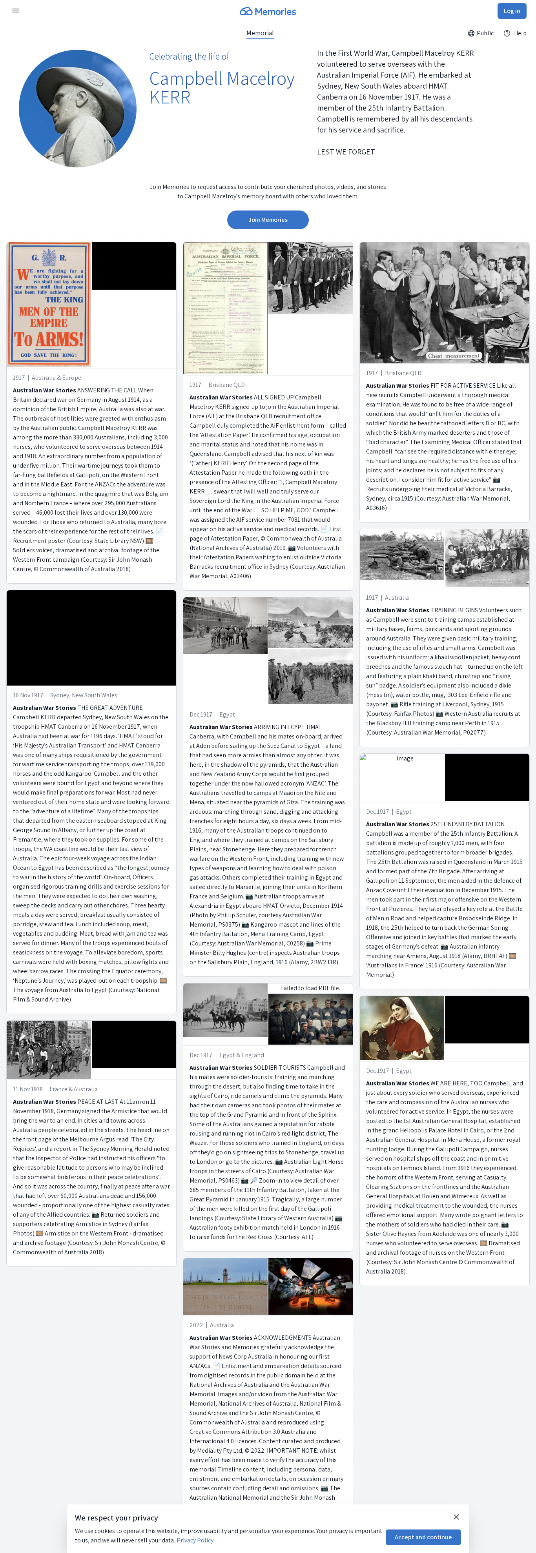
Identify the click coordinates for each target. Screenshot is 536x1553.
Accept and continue (423, 1537)
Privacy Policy (195, 1540)
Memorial (260, 33)
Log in (512, 11)
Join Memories (268, 220)
